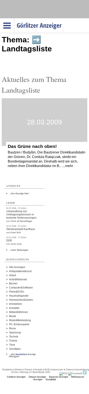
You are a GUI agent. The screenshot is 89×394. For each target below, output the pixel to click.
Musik (12, 316)
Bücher (13, 283)
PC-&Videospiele (19, 324)
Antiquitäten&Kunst (20, 271)
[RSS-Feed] (63, 373)
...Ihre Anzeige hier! (19, 193)
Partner (29, 369)
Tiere (12, 345)
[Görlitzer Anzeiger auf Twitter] (84, 373)
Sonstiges (15, 349)
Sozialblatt (50, 379)
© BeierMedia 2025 (40, 372)
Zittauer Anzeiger (37, 377)
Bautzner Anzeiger (58, 377)
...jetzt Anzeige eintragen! (22, 354)
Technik (13, 337)
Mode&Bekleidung (20, 320)
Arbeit (12, 275)
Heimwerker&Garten (21, 300)
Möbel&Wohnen (18, 312)
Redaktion (7, 369)
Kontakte (14, 308)
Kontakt (39, 369)
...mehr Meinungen (18, 250)
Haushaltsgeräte (19, 296)
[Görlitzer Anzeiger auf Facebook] (75, 373)
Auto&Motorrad (18, 279)
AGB (46, 369)
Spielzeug (15, 332)
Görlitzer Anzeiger (16, 377)
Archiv (14, 372)
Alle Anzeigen (17, 267)
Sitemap (24, 372)
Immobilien (15, 304)
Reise (12, 328)
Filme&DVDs (16, 292)
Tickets (13, 341)
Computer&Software (21, 288)
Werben (19, 369)
